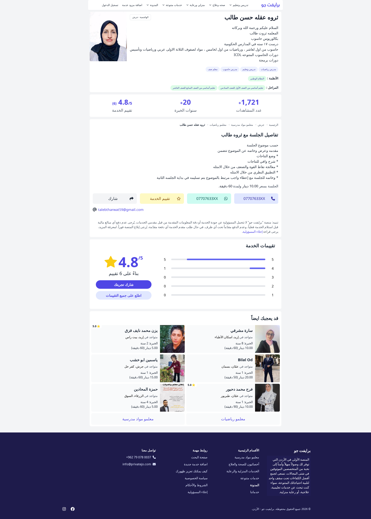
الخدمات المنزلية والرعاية (242, 471)
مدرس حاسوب (230, 69)
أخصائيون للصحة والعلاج (244, 464)
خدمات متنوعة (174, 5)
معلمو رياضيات (233, 418)
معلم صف (212, 69)
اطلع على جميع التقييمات (123, 295)
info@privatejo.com (137, 464)
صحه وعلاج (219, 5)
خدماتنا (254, 492)
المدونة (154, 5)
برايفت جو (302, 450)
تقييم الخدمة (160, 198)
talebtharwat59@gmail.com (121, 209)
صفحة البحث (199, 457)
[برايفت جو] (270, 5)
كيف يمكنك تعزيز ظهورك (192, 471)
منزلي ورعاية (197, 5)
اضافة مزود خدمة (132, 5)
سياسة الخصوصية (196, 478)
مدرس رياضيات (268, 69)
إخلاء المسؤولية (253, 231)
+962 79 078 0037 (138, 457)
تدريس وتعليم (240, 5)
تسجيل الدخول (110, 5)
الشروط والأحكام (197, 485)
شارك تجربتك (124, 284)
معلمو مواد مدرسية (138, 418)
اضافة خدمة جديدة (196, 464)
